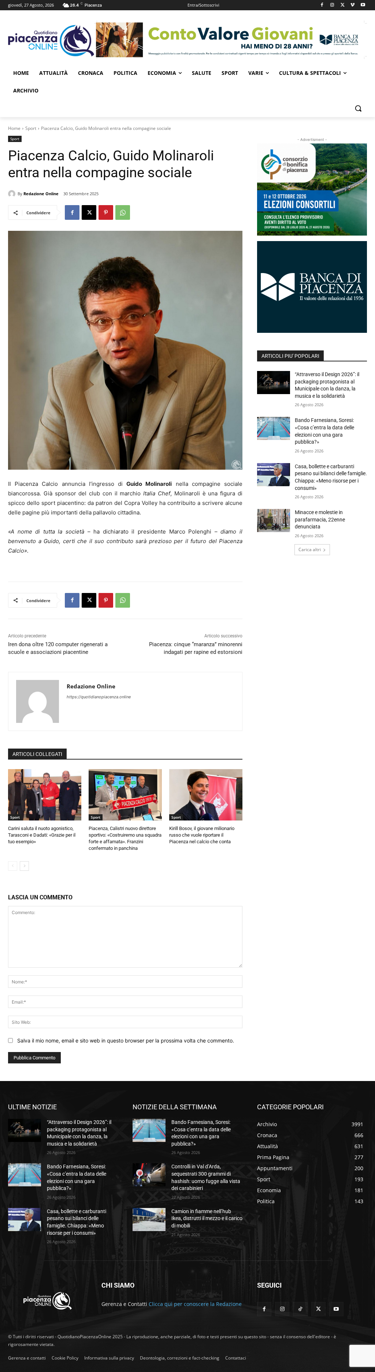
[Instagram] (332, 5)
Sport (30, 128)
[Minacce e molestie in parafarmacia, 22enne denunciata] (273, 520)
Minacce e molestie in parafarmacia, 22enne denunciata (320, 519)
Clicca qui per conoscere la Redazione (195, 1303)
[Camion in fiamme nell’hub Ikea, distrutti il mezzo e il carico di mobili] (149, 1219)
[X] (342, 5)
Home (14, 128)
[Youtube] (363, 5)
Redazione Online (41, 193)
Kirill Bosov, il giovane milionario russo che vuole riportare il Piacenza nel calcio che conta (201, 835)
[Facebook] (322, 5)
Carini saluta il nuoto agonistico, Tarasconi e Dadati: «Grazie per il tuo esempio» (41, 835)
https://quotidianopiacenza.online (99, 696)
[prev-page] (12, 866)
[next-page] (24, 866)
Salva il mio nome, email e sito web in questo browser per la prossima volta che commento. (125, 1040)
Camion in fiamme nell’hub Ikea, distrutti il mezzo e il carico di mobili (206, 1218)
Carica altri (309, 549)
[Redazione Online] (13, 193)
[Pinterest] (106, 212)
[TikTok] (300, 1309)
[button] (358, 108)
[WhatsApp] (122, 212)
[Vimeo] (352, 5)
